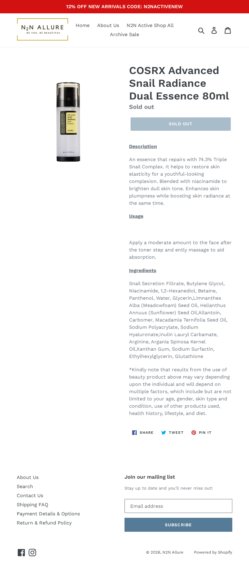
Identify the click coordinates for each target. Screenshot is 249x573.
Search (25, 486)
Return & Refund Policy (44, 523)
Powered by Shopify (213, 552)
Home (83, 25)
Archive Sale (124, 34)
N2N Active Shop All (150, 25)
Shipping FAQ (32, 504)
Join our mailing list (149, 477)
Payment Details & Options (48, 514)
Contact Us (30, 495)
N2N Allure (172, 552)
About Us (108, 25)
